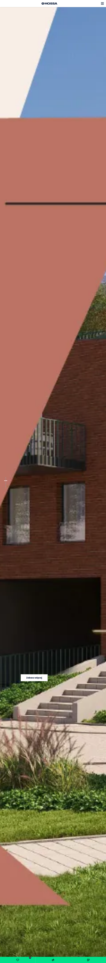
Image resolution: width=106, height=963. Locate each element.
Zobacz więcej (34, 677)
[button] (5, 480)
